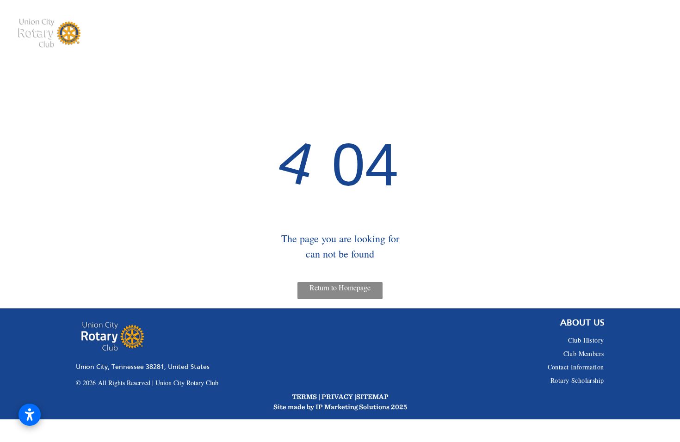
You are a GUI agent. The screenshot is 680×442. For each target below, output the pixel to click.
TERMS (304, 396)
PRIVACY (337, 396)
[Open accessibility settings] (30, 415)
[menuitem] (181, 33)
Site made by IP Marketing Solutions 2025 (340, 407)
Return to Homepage (340, 287)
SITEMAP (372, 396)
